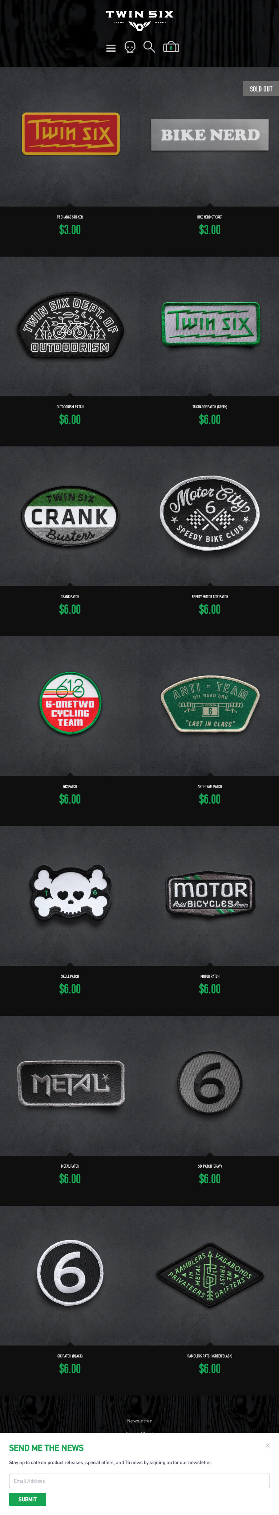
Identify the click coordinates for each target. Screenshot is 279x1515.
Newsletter (139, 1420)
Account (130, 47)
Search (149, 47)
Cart (171, 47)
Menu (110, 47)
